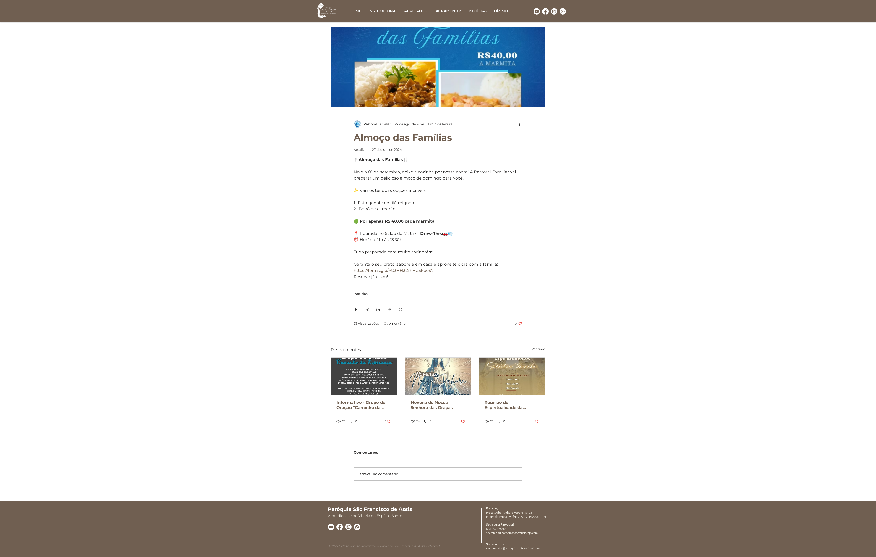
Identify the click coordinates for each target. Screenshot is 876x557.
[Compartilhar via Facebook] (356, 309)
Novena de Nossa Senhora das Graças (432, 405)
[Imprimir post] (400, 309)
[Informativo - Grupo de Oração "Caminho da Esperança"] (364, 376)
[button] (383, 11)
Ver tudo (538, 349)
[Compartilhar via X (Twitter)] (367, 309)
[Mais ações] (519, 124)
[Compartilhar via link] (389, 309)
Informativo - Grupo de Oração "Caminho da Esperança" (360, 405)
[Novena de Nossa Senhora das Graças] (438, 376)
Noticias (361, 294)
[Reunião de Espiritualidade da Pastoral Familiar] (512, 376)
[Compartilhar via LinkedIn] (378, 309)
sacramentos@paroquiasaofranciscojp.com (513, 548)
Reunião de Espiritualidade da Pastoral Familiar (504, 405)
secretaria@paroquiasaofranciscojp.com (512, 533)
